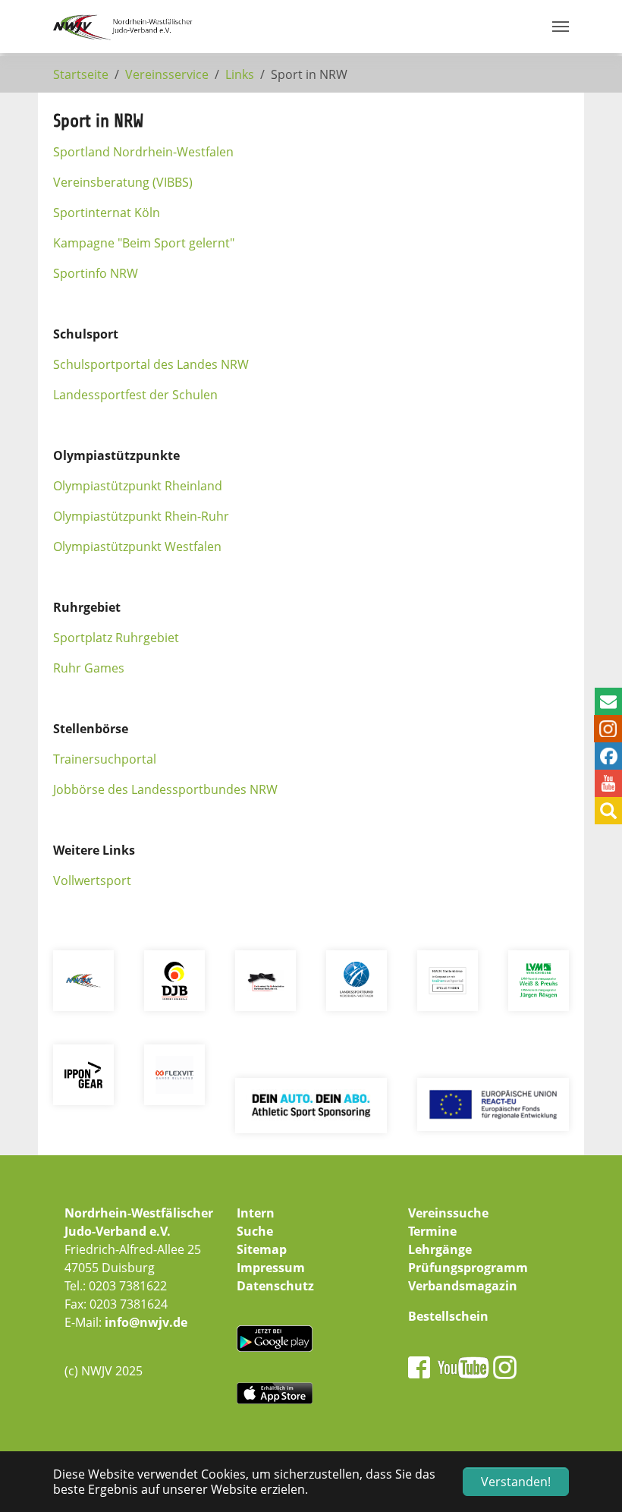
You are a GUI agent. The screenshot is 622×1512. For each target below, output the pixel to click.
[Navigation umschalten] (560, 26)
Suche (255, 1231)
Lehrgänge (440, 1249)
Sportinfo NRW (95, 273)
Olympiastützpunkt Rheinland (137, 485)
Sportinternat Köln (106, 212)
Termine (432, 1231)
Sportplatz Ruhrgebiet (116, 637)
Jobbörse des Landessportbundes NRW (165, 789)
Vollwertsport (92, 880)
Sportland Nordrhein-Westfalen (143, 151)
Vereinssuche (448, 1213)
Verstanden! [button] (516, 1481)
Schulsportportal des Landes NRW (151, 364)
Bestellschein (448, 1316)
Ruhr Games (88, 668)
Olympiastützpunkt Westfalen (137, 546)
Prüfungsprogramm (468, 1267)
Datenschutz (275, 1285)
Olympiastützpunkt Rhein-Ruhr (141, 516)
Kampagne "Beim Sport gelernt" (143, 243)
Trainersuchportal (104, 759)
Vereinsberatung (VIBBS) (123, 182)
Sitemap (262, 1249)
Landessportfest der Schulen (135, 394)
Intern (256, 1213)
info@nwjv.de (146, 1322)
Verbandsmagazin (462, 1285)
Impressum (271, 1267)
